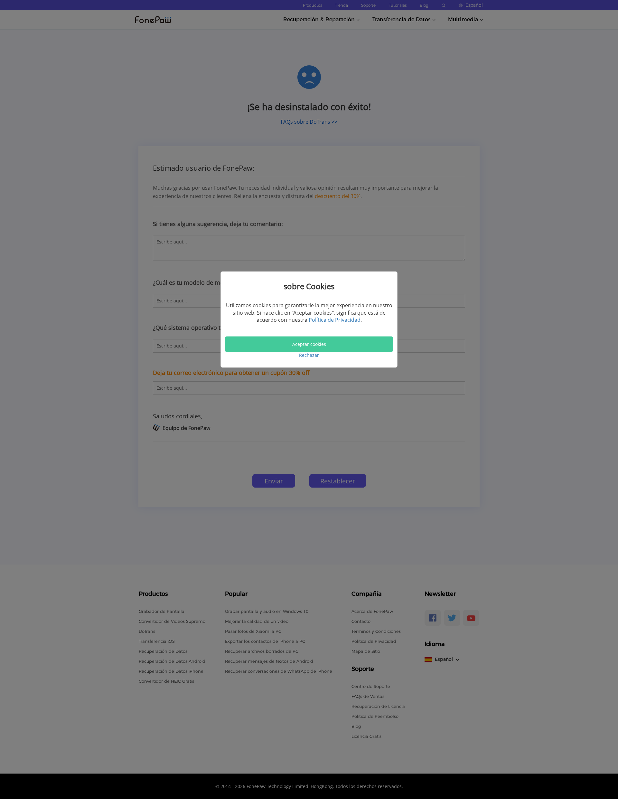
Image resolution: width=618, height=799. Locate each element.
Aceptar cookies (309, 344)
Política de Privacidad (334, 319)
